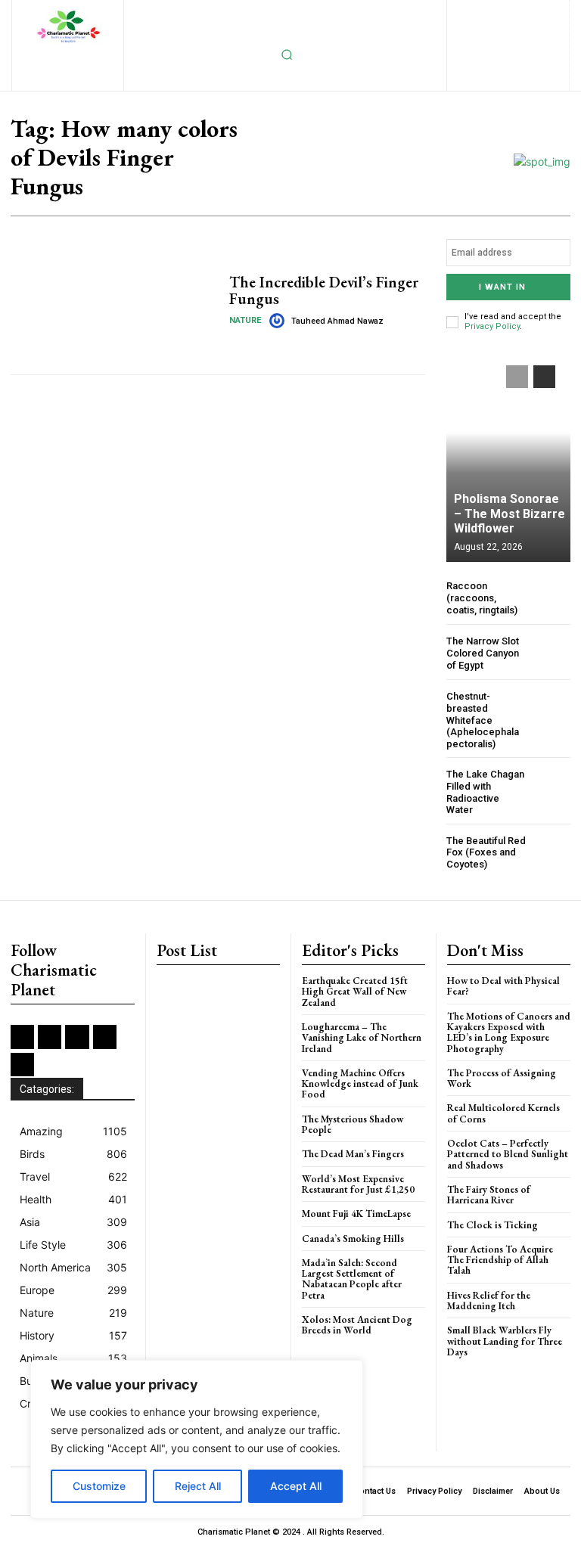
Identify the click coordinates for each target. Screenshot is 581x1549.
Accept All (296, 1485)
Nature (245, 320)
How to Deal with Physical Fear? (503, 986)
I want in (502, 287)
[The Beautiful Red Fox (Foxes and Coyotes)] (551, 852)
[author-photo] (279, 320)
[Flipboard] (455, 12)
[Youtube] (533, 37)
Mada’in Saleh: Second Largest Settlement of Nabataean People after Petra (352, 1279)
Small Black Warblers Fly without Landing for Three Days (504, 1341)
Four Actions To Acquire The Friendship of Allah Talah (500, 1260)
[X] (483, 37)
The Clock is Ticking (492, 1224)
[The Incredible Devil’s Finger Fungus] (114, 301)
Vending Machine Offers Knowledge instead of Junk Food (360, 1083)
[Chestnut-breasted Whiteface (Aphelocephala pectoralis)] (551, 709)
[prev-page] (517, 376)
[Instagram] (480, 12)
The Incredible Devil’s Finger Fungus (323, 290)
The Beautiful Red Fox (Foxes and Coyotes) (486, 852)
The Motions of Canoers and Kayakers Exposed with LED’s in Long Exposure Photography (508, 1032)
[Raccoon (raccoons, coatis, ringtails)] (551, 597)
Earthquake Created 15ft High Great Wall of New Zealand (355, 991)
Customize (99, 1485)
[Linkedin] (504, 12)
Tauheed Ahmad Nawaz (337, 321)
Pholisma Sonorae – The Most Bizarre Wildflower (509, 513)
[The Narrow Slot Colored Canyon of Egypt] (551, 653)
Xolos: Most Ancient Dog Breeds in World (357, 1324)
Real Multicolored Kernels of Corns (503, 1113)
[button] (287, 54)
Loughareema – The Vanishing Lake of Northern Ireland (361, 1037)
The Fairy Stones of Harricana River (488, 1194)
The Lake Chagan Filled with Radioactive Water (485, 791)
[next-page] (544, 376)
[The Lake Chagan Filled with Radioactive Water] (551, 787)
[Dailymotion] (406, 12)
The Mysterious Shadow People (352, 1124)
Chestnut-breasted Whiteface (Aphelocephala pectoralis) (482, 720)
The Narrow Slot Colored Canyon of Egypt (482, 652)
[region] (196, 1439)
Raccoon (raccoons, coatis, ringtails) (481, 597)
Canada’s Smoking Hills (353, 1238)
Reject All (198, 1485)
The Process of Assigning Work (501, 1078)
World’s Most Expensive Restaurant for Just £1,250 (358, 1184)
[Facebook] (431, 12)
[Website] (508, 37)
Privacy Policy (492, 326)
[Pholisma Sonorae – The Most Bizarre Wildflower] (508, 456)
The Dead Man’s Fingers (353, 1153)
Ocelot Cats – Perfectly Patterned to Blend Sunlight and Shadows (507, 1154)
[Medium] (529, 12)
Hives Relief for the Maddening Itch (488, 1300)
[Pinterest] (553, 12)
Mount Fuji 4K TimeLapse (356, 1213)
